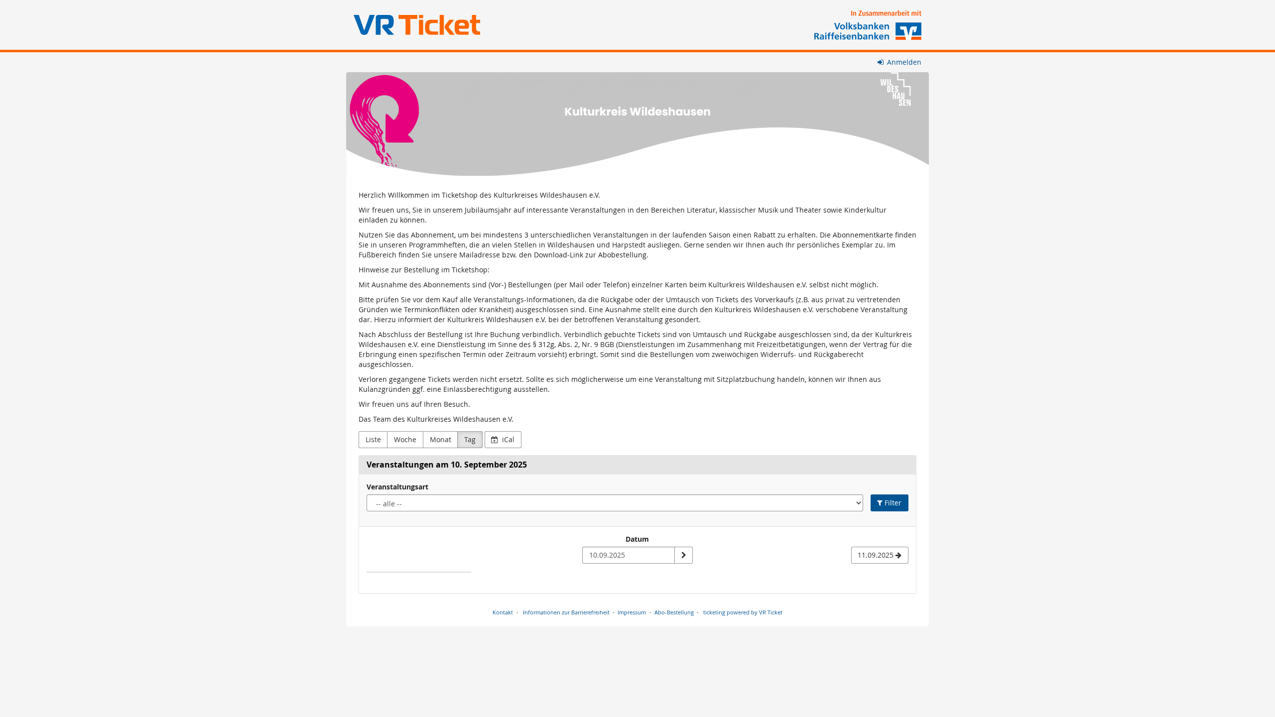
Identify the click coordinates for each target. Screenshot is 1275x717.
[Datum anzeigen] (683, 555)
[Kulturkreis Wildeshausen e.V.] (637, 124)
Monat (440, 439)
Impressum (632, 612)
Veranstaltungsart (397, 486)
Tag (470, 439)
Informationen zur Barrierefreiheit (565, 612)
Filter (892, 502)
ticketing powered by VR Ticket (742, 612)
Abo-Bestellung (674, 612)
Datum (637, 539)
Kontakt (503, 612)
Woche (405, 439)
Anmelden (903, 62)
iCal (507, 439)
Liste (373, 439)
